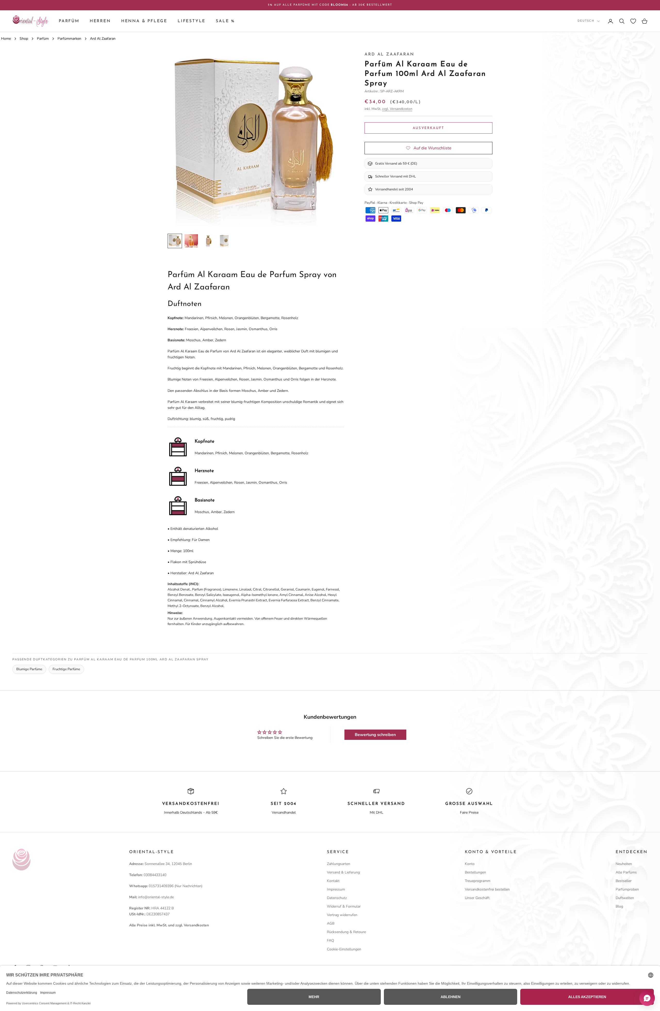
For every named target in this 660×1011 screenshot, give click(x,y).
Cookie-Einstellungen (344, 949)
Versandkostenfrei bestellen (487, 889)
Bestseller (624, 880)
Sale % (225, 21)
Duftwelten (625, 897)
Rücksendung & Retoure (346, 931)
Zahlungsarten (338, 863)
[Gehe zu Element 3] (208, 241)
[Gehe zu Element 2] (191, 241)
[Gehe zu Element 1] (175, 241)
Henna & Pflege (144, 21)
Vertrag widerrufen (342, 914)
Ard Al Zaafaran (389, 54)
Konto (470, 863)
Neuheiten (624, 863)
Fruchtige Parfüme (66, 669)
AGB (330, 923)
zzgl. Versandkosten (397, 109)
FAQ (330, 940)
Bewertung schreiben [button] (375, 735)
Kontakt (333, 880)
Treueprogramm (477, 880)
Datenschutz (337, 897)
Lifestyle (191, 21)
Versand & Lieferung (343, 872)
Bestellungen (475, 872)
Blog (619, 906)
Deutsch (586, 21)
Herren (100, 21)
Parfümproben (627, 889)
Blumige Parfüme (29, 669)
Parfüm (69, 21)
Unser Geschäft (477, 897)
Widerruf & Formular (344, 906)
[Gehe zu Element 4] (224, 241)
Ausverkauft (428, 128)
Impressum (336, 889)
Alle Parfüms (626, 872)
